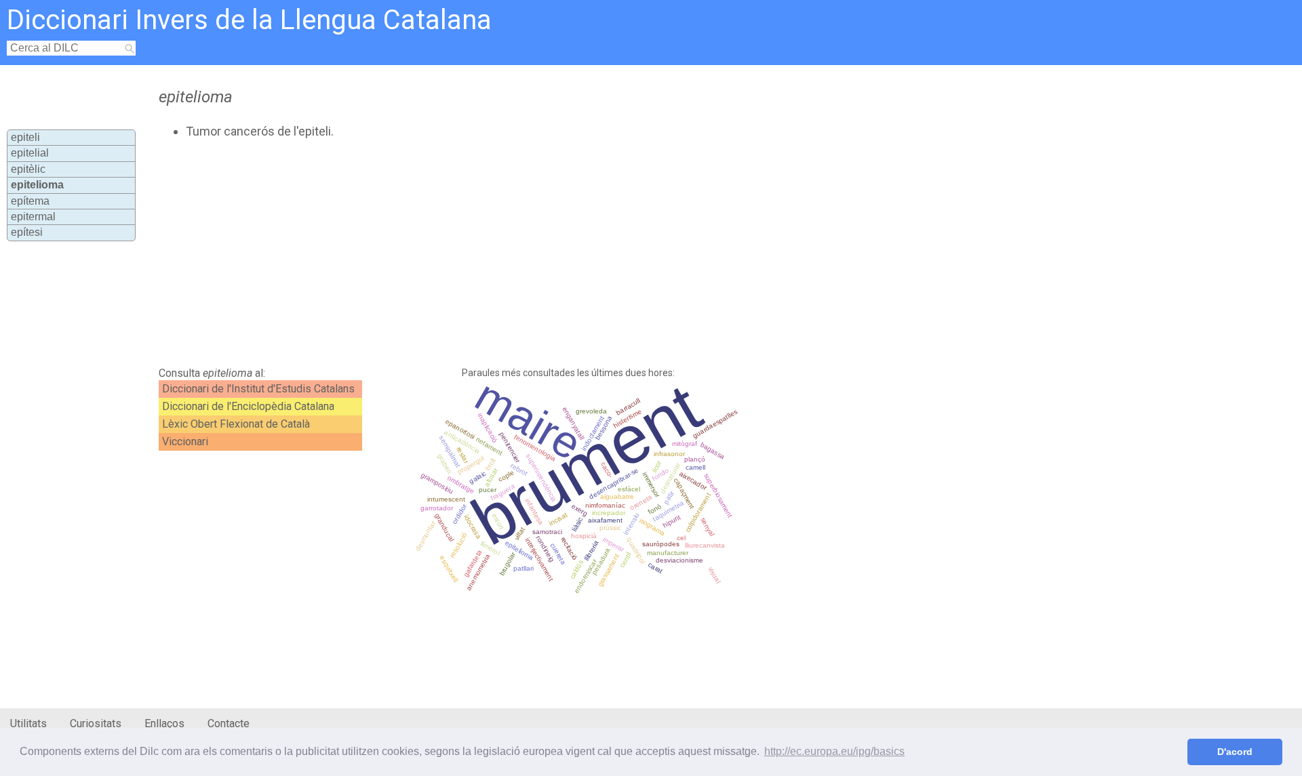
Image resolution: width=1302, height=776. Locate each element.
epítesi (27, 232)
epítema (30, 201)
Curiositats (95, 723)
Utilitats (28, 723)
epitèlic (28, 169)
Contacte (229, 723)
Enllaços (164, 723)
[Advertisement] (485, 253)
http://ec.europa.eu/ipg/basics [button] (834, 751)
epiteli (25, 137)
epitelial (30, 153)
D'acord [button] (1234, 751)
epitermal (33, 216)
